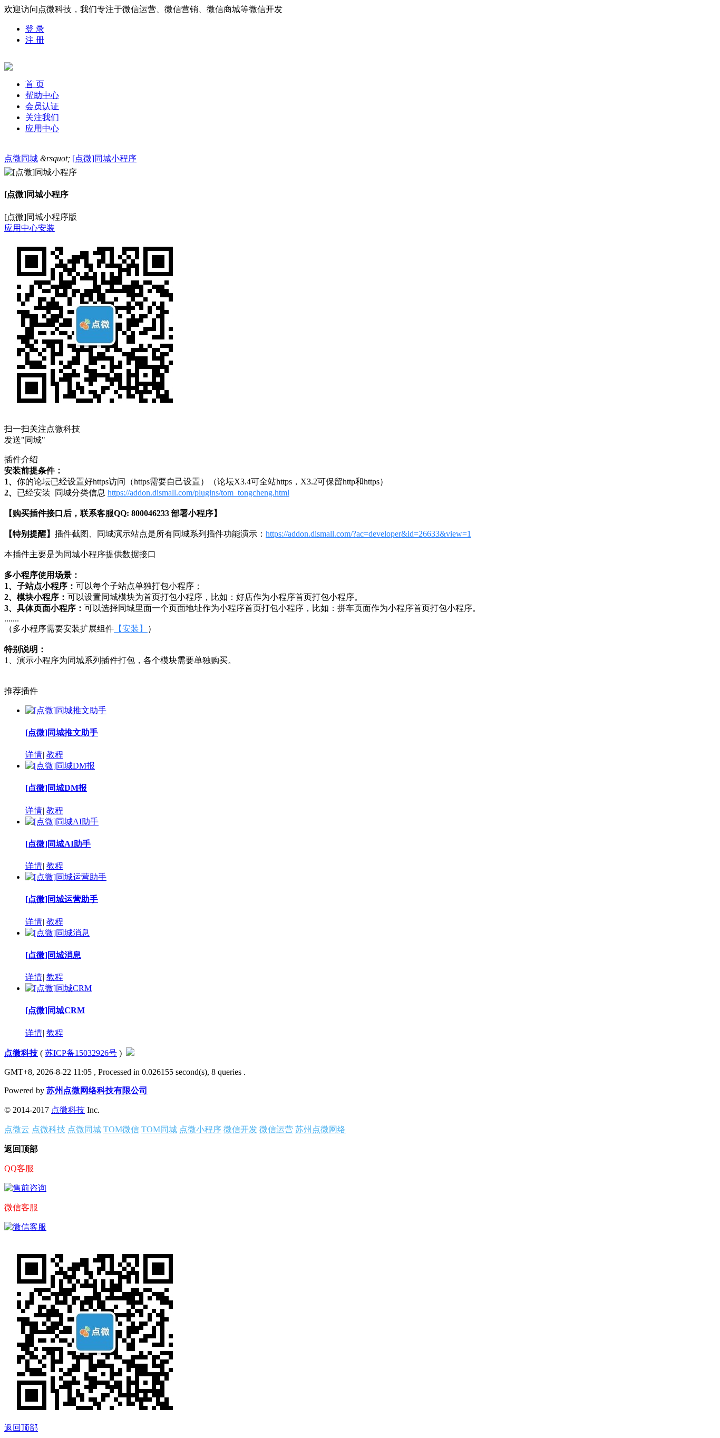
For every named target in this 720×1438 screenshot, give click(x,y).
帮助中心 (42, 95)
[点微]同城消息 (53, 954)
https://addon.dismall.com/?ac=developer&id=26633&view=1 (368, 533)
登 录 (34, 28)
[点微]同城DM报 (56, 787)
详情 (33, 754)
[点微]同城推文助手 (61, 732)
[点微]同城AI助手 (58, 843)
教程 (54, 754)
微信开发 (240, 1129)
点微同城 (21, 158)
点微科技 (21, 1052)
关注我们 (42, 117)
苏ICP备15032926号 (81, 1052)
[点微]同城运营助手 (61, 899)
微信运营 (276, 1129)
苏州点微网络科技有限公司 (97, 1090)
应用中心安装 (29, 228)
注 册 (34, 39)
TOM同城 (159, 1129)
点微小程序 (200, 1129)
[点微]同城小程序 (104, 158)
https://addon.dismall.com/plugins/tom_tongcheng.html (198, 492)
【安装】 (131, 628)
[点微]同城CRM (55, 1010)
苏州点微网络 (320, 1129)
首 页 (34, 84)
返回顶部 (21, 1427)
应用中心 (42, 128)
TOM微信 (121, 1129)
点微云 (17, 1129)
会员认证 (42, 106)
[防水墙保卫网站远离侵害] (130, 1052)
